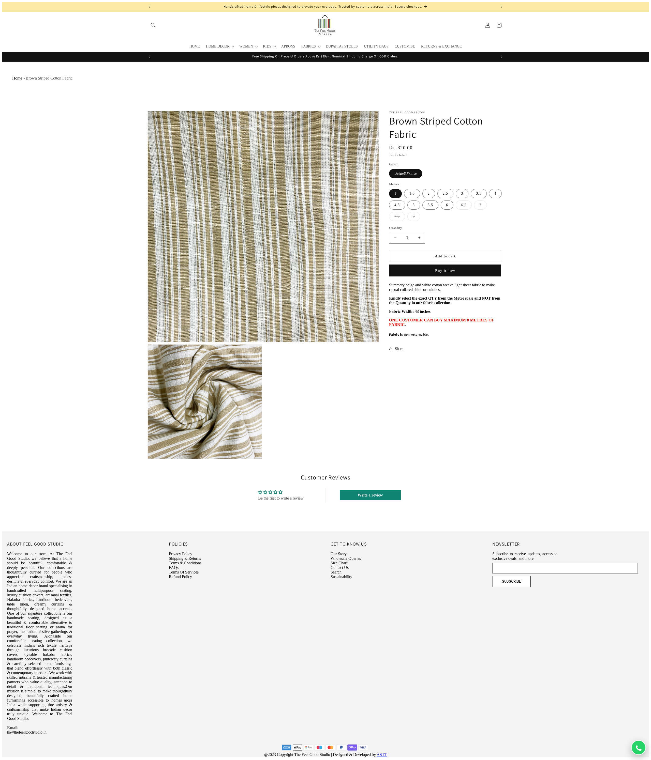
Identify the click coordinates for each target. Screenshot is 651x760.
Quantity (395, 227)
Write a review (370, 495)
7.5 (399, 217)
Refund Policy (180, 577)
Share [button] (399, 348)
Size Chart (339, 563)
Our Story (339, 554)
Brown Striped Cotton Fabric (49, 78)
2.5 (445, 193)
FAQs (174, 567)
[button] (153, 25)
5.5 (430, 205)
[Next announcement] (501, 7)
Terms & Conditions (185, 563)
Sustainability (341, 577)
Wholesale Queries (346, 558)
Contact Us (340, 567)
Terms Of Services (184, 572)
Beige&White (405, 173)
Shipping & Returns (185, 558)
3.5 (478, 193)
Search (336, 572)
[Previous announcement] (149, 7)
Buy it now (445, 271)
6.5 (466, 206)
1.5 (412, 193)
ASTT (382, 754)
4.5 (397, 205)
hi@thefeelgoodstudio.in (27, 732)
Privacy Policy (180, 554)
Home (17, 78)
